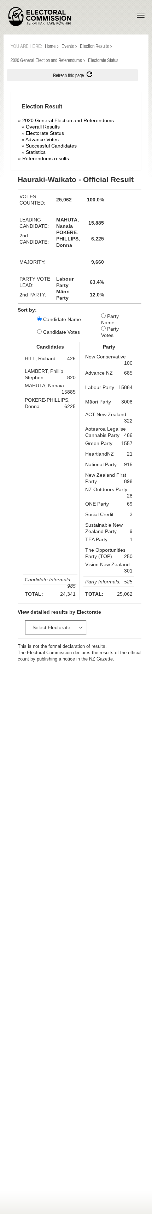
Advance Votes (42, 139)
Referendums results (45, 158)
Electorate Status (45, 133)
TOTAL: (34, 594)
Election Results (94, 46)
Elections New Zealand (40, 16)
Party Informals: (103, 581)
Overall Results (43, 127)
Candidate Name (61, 319)
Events (68, 46)
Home (50, 46)
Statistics (36, 152)
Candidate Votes (61, 332)
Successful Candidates (51, 146)
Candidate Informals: (48, 579)
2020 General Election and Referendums (46, 60)
